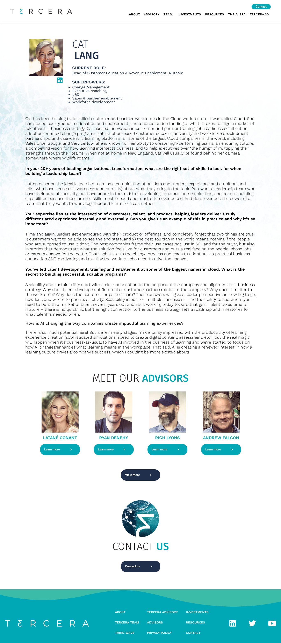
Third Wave (125, 633)
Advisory (152, 14)
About (134, 14)
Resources (214, 14)
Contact (193, 633)
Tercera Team (127, 622)
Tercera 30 (259, 14)
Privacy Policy (159, 633)
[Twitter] (252, 623)
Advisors (155, 622)
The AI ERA (237, 14)
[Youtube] (272, 623)
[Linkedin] (232, 623)
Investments (190, 14)
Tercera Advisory (162, 612)
